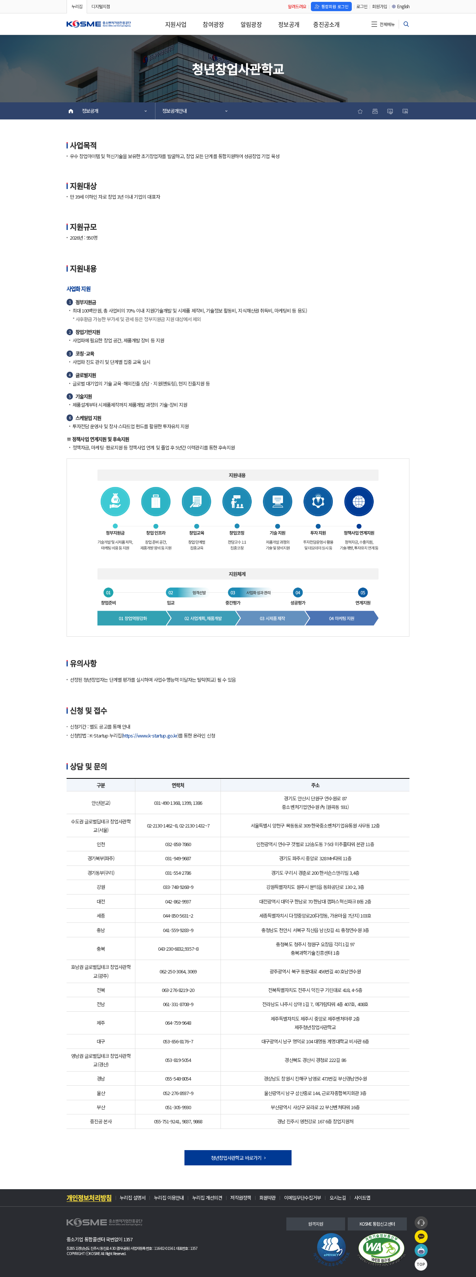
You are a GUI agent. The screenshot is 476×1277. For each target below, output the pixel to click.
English (403, 6)
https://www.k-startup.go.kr (150, 735)
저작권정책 (240, 1198)
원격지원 (315, 1224)
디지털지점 (100, 6)
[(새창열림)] (381, 1249)
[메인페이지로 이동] (99, 24)
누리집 (77, 6)
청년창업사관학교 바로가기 (236, 1157)
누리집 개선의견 (207, 1198)
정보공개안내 (174, 110)
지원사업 (175, 24)
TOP (421, 1264)
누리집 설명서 (132, 1198)
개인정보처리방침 (89, 1198)
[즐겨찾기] (360, 111)
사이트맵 (362, 1198)
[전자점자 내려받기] (390, 111)
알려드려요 (297, 6)
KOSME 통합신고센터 (377, 1224)
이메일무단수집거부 (302, 1198)
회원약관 (267, 1198)
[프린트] (375, 111)
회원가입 (379, 6)
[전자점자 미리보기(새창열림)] (405, 111)
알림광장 (251, 24)
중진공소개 (326, 24)
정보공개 (288, 24)
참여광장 (213, 24)
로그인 (361, 6)
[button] (421, 1222)
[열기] (406, 24)
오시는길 (337, 1198)
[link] (331, 1249)
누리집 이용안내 (169, 1198)
